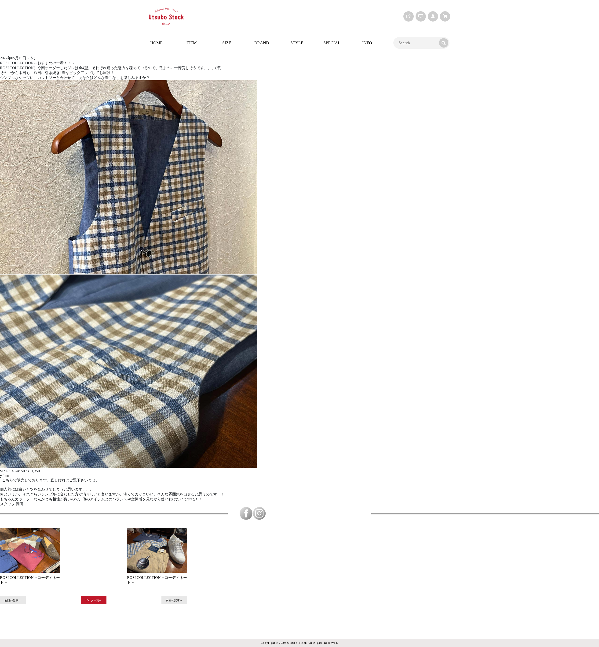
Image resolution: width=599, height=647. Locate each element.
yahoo (4, 476)
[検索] (443, 43)
